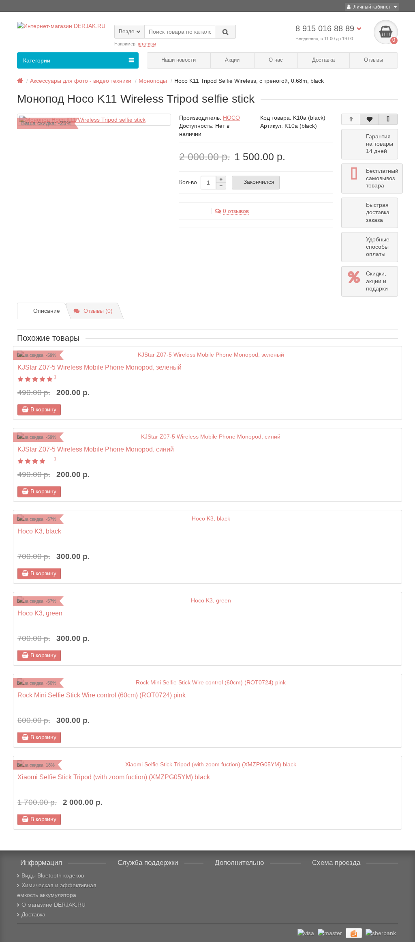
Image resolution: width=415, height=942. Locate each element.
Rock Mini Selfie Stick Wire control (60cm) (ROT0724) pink (101, 695)
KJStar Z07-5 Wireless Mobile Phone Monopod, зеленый (99, 367)
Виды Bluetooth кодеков (52, 875)
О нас (276, 60)
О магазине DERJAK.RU (53, 904)
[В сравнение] (388, 119)
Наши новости (178, 60)
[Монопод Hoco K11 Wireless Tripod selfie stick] (94, 120)
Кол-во (188, 182)
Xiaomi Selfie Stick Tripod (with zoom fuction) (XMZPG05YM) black (113, 777)
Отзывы (373, 60)
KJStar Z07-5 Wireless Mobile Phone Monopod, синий (95, 449)
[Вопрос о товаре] (350, 119)
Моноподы (153, 80)
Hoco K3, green (39, 613)
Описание (46, 311)
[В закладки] (369, 119)
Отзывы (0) (98, 311)
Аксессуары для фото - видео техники (80, 80)
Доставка (323, 60)
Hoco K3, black (39, 531)
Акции (232, 60)
